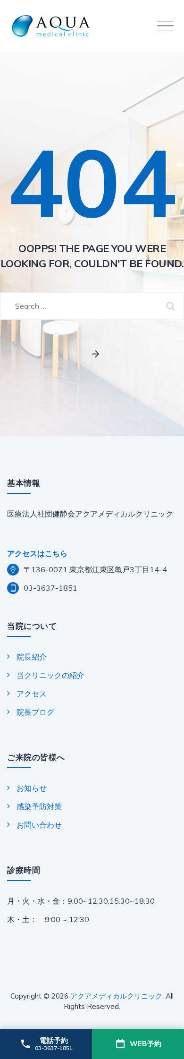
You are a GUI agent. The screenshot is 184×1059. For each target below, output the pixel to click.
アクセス (32, 693)
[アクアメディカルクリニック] (94, 26)
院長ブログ (35, 712)
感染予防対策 (39, 806)
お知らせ (32, 788)
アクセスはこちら (37, 553)
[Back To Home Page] (92, 354)
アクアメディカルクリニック (116, 995)
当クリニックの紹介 (50, 675)
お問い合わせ (39, 825)
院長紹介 (32, 656)
